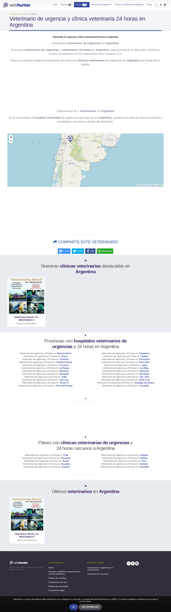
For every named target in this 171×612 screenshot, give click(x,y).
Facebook (157, 5)
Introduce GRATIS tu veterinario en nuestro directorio (64, 573)
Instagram (165, 5)
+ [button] (11, 137)
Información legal (56, 590)
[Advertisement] (85, 87)
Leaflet (139, 186)
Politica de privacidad (58, 586)
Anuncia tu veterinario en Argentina (129, 5)
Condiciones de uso (57, 582)
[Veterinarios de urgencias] (16, 5)
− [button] (11, 141)
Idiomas (65, 5)
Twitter (161, 5)
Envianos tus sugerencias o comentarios (100, 569)
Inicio (55, 5)
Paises (81, 5)
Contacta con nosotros (98, 574)
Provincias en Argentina (101, 5)
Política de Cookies (57, 578)
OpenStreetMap (150, 186)
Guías (149, 5)
